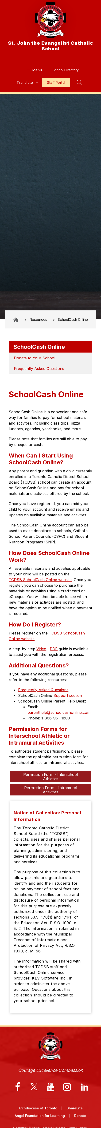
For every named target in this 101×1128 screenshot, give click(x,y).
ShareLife (75, 1108)
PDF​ (54, 648)
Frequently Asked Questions (39, 368)
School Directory (66, 70)
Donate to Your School (34, 358)
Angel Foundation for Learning (40, 1116)
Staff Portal (56, 82)
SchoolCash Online (73, 319)
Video (41, 648)
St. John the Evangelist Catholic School (16, 319)
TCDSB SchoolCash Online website (40, 579)
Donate (80, 1116)
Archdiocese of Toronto (38, 1108)
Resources (38, 319)
